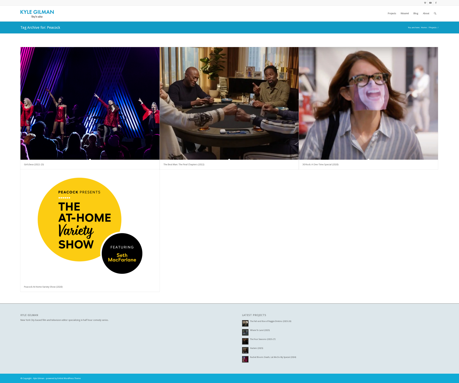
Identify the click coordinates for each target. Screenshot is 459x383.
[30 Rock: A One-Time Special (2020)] (368, 103)
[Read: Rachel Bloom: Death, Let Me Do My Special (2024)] (245, 359)
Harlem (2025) (256, 348)
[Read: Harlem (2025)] (245, 350)
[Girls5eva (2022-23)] (90, 103)
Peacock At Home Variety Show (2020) (43, 286)
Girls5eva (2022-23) (34, 164)
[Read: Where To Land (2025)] (245, 332)
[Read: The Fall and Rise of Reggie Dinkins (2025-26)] (245, 323)
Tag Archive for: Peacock (40, 27)
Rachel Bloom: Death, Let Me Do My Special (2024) (273, 357)
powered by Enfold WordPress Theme (63, 378)
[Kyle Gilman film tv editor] (37, 13)
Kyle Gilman (38, 378)
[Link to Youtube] (430, 2)
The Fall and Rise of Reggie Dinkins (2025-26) (270, 321)
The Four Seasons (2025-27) (262, 339)
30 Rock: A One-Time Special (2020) (320, 164)
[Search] (435, 13)
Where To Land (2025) (260, 330)
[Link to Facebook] (436, 2)
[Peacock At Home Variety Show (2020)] (90, 225)
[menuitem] (391, 13)
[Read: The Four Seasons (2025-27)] (245, 341)
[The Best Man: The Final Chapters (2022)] (229, 103)
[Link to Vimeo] (425, 2)
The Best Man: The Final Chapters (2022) (183, 164)
